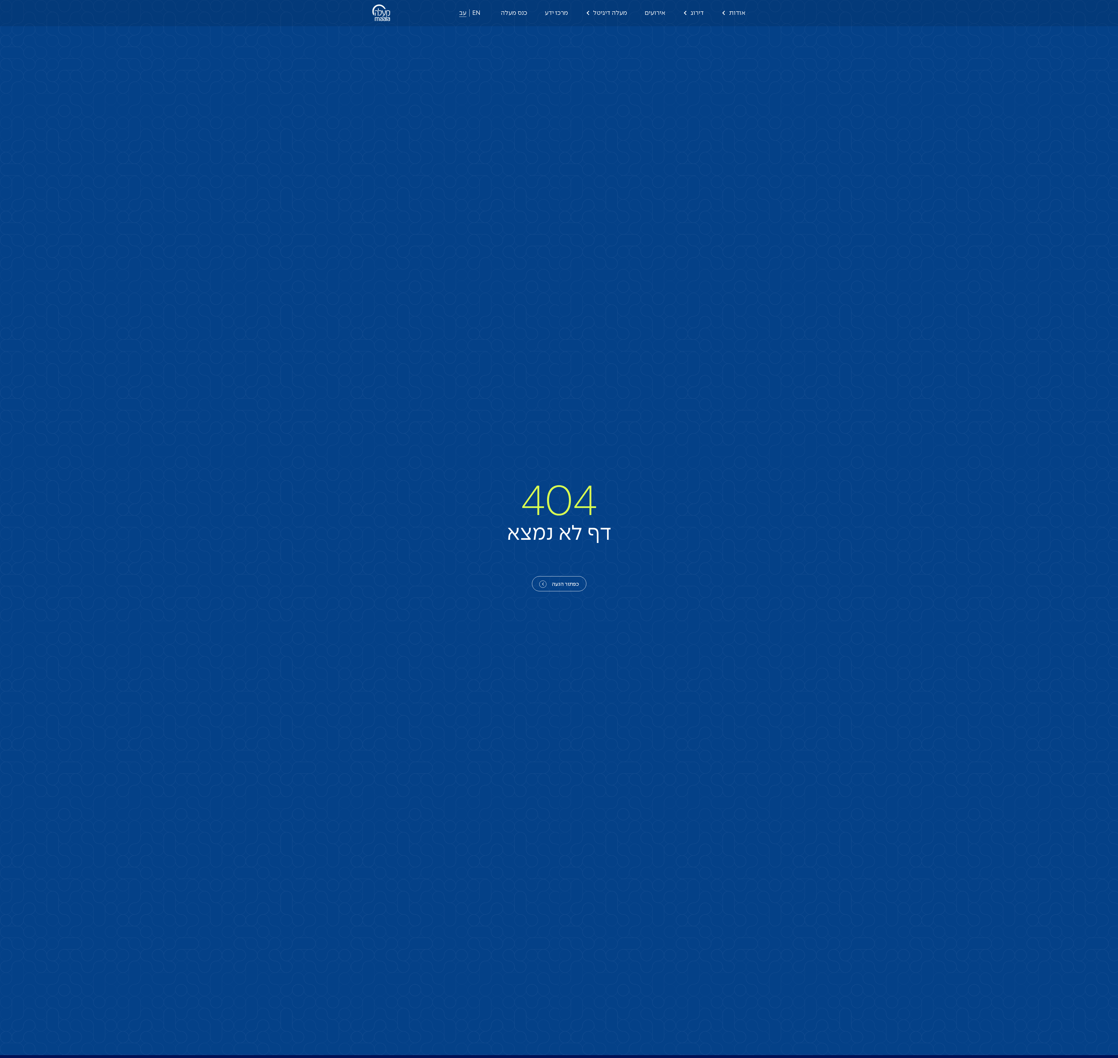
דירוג (697, 13)
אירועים (655, 13)
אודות (737, 13)
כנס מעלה (514, 13)
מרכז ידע (556, 13)
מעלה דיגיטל (610, 13)
